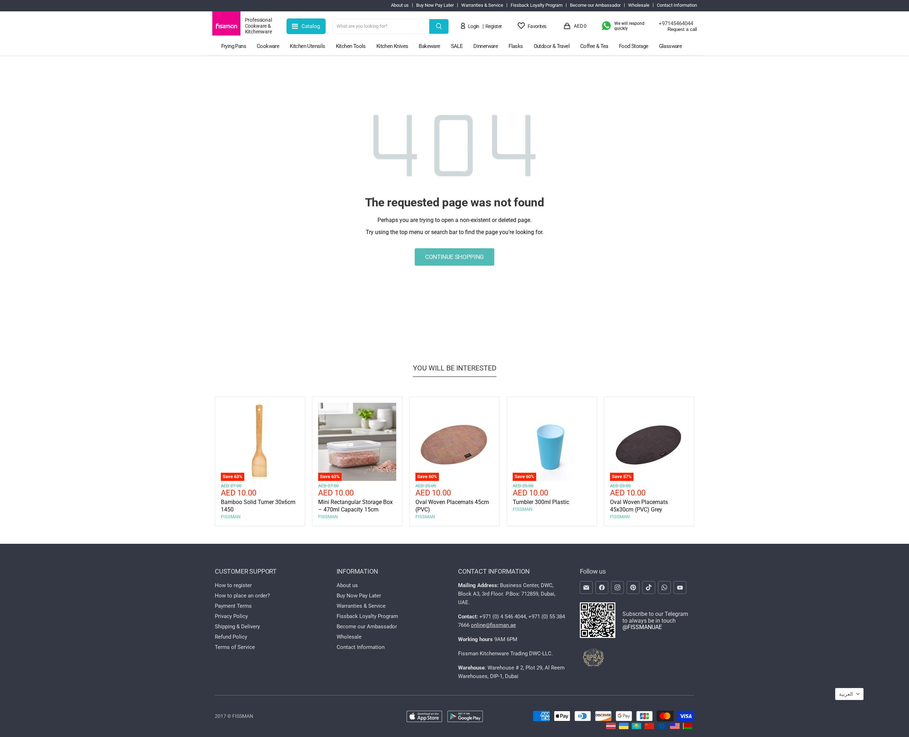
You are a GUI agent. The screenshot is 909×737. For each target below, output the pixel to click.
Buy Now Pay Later (435, 5)
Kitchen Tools (351, 46)
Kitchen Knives (392, 46)
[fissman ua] (623, 727)
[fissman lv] (611, 727)
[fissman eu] (662, 727)
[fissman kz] (636, 727)
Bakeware (429, 46)
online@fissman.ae (493, 625)
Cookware (268, 46)
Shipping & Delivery (237, 626)
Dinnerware (485, 46)
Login (473, 26)
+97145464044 (676, 23)
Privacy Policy (231, 616)
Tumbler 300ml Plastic (541, 502)
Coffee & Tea (594, 46)
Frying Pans (233, 46)
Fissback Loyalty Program (536, 5)
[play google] (465, 717)
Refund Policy (231, 637)
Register (493, 26)
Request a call (682, 29)
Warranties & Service (482, 5)
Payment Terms (233, 606)
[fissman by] (687, 727)
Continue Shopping (454, 256)
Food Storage (633, 46)
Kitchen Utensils (307, 46)
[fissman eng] (675, 727)
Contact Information (677, 5)
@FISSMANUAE (642, 627)
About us (400, 5)
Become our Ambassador (595, 5)
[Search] (438, 26)
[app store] (424, 717)
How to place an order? (242, 595)
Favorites (537, 26)
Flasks (515, 46)
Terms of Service (235, 647)
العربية (846, 694)
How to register (233, 585)
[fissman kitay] (649, 727)
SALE (457, 46)
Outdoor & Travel (552, 46)
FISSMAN (230, 516)
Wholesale (638, 5)
